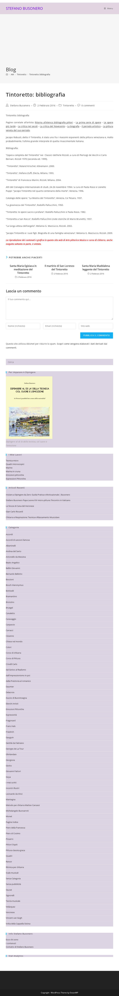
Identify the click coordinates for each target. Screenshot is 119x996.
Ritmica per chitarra (15, 867)
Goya (8, 777)
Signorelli (10, 895)
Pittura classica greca (15, 850)
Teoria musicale (13, 901)
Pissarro (9, 839)
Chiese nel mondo (14, 641)
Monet (9, 816)
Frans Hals (10, 726)
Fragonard (10, 720)
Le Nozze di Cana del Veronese (20, 506)
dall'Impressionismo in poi (18, 675)
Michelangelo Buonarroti (17, 810)
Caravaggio (11, 619)
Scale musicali (12, 872)
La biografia (73, 126)
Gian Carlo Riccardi (14, 511)
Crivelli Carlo (11, 664)
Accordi (9, 534)
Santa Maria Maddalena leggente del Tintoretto (96, 267)
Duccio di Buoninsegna (16, 698)
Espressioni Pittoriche (16, 478)
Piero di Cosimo (13, 833)
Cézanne (10, 635)
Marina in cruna (13, 471)
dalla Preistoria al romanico (18, 681)
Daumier (10, 686)
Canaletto (10, 613)
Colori (8, 647)
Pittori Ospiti (12, 844)
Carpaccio (10, 624)
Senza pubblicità (13, 884)
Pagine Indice (12, 822)
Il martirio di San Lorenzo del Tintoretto (59, 267)
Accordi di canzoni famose (18, 540)
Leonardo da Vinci (14, 793)
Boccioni (10, 579)
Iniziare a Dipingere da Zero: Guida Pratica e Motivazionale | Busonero (38, 494)
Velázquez (10, 906)
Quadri (9, 855)
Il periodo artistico (91, 126)
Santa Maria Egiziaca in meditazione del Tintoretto (23, 269)
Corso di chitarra (13, 652)
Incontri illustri (12, 788)
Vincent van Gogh (14, 917)
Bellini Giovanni (13, 568)
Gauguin (10, 737)
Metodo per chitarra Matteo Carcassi (23, 805)
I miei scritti (11, 782)
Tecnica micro (12, 460)
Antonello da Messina (16, 556)
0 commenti (88, 105)
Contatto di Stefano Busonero (19, 946)
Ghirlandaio (11, 754)
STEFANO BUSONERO (24, 8)
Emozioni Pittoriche (15, 709)
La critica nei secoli (28, 126)
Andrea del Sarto (13, 551)
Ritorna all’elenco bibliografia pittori (54, 122)
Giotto (9, 765)
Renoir (9, 861)
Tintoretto (68, 105)
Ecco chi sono (12, 939)
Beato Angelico (13, 562)
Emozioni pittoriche (15, 475)
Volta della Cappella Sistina (18, 923)
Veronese (10, 912)
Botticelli (10, 590)
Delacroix (10, 692)
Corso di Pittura (13, 658)
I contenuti (11, 943)
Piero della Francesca (15, 827)
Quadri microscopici (15, 464)
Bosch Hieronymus (14, 585)
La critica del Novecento (52, 126)
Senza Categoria (13, 878)
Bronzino (10, 602)
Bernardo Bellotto (14, 573)
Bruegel (9, 607)
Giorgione (10, 760)
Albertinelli (11, 545)
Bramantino (11, 596)
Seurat (9, 889)
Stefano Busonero (20, 105)
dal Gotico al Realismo (16, 669)
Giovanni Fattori (13, 771)
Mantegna (10, 799)
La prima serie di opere (88, 122)
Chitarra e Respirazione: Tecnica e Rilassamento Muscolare (32, 517)
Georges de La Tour (15, 748)
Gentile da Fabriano (15, 743)
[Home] (7, 74)
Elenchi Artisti (12, 703)
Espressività (11, 714)
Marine (9, 467)
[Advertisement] (59, 42)
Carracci (9, 630)
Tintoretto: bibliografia (39, 74)
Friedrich (10, 731)
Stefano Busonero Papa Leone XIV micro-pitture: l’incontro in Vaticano (38, 500)
